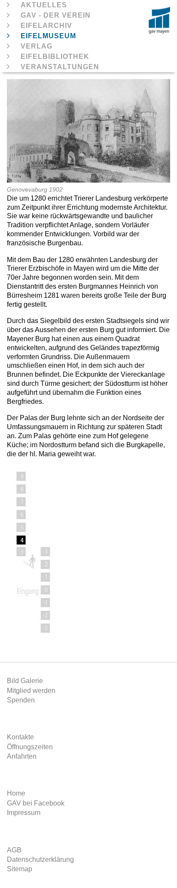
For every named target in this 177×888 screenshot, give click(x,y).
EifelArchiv (46, 25)
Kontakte (20, 737)
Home (16, 793)
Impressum (23, 812)
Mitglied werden (31, 690)
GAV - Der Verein (56, 15)
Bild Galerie (25, 680)
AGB (14, 850)
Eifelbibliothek (55, 56)
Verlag (36, 46)
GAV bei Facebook (35, 803)
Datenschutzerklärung (40, 859)
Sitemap (19, 869)
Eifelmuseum (48, 36)
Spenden (21, 700)
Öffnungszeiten (30, 747)
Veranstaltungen (60, 66)
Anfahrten (22, 756)
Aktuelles (44, 5)
